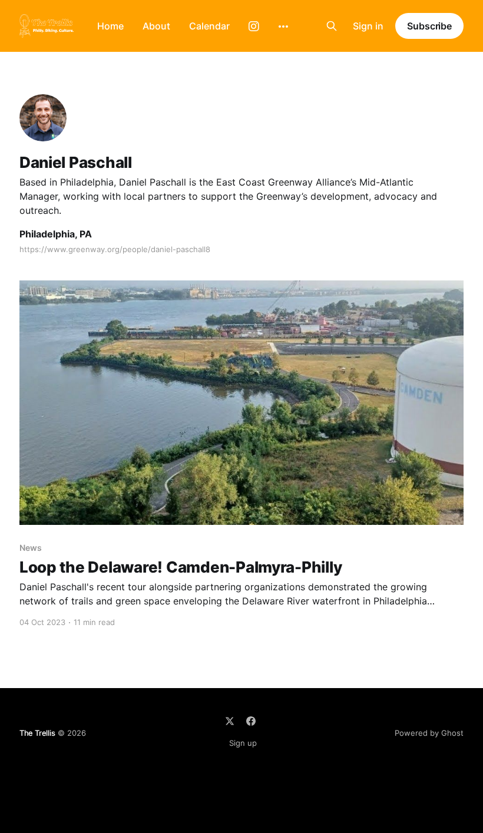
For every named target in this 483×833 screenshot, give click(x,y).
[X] (229, 721)
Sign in (368, 26)
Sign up (243, 743)
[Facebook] (251, 721)
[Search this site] (331, 25)
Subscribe (429, 26)
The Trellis (37, 733)
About (156, 26)
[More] (283, 26)
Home (110, 26)
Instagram (254, 26)
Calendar (209, 26)
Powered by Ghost (429, 733)
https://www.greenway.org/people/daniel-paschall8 (114, 249)
